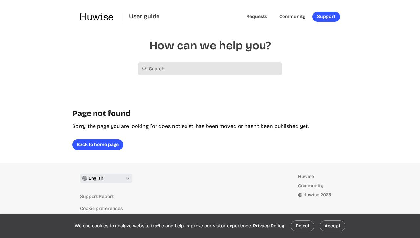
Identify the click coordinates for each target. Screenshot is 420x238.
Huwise (306, 176)
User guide (144, 16)
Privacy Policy (268, 226)
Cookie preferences (101, 208)
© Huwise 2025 (314, 195)
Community (310, 186)
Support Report (97, 196)
